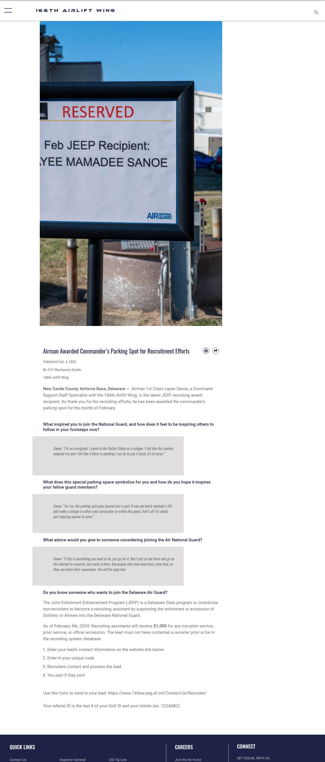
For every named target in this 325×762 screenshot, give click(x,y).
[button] (7, 10)
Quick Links (22, 747)
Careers (184, 747)
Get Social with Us (253, 758)
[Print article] (206, 351)
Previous (49, 173)
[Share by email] (215, 351)
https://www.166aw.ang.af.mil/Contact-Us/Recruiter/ (157, 693)
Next (213, 173)
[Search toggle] (317, 10)
